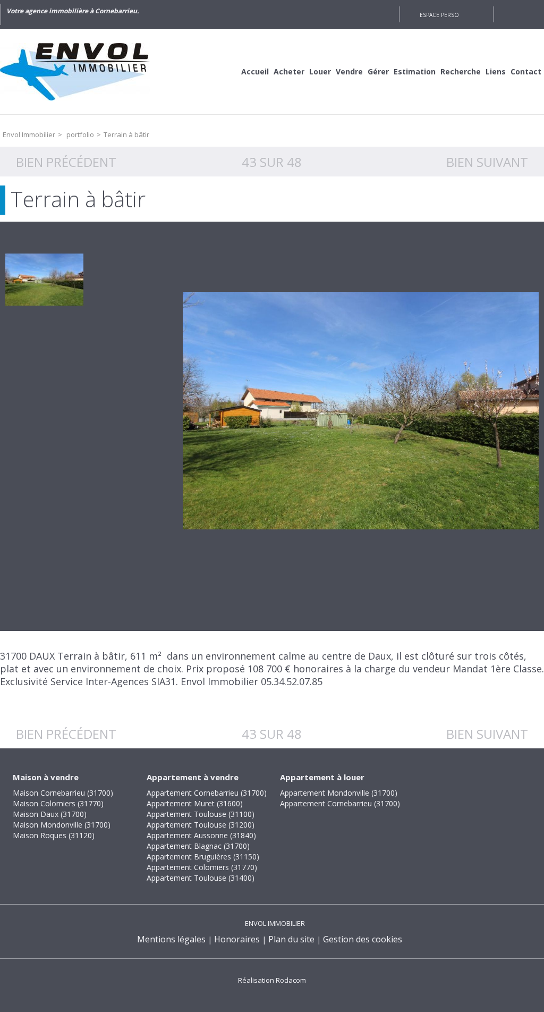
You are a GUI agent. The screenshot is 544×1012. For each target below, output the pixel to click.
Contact (526, 71)
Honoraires (237, 939)
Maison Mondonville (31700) (61, 825)
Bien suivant (487, 162)
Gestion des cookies (362, 939)
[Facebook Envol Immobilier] (386, 14)
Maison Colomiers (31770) (58, 803)
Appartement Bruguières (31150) (203, 856)
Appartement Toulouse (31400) (200, 878)
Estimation (415, 71)
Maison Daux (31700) (50, 814)
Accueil (255, 71)
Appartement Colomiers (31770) (202, 867)
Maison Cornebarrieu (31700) (63, 793)
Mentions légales (171, 939)
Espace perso (439, 15)
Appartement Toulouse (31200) (200, 825)
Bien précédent (66, 162)
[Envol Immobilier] (79, 71)
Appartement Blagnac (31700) (198, 846)
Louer (320, 71)
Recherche (460, 71)
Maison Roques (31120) (54, 835)
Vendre (349, 71)
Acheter (289, 71)
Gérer (378, 71)
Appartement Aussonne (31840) (201, 835)
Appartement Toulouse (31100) (200, 814)
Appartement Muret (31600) (195, 803)
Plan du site (291, 939)
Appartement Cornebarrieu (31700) (207, 793)
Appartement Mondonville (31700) (338, 793)
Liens (496, 71)
